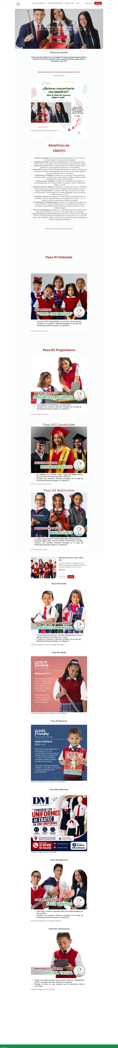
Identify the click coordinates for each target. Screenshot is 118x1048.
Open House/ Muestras (39, 3)
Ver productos (59, 37)
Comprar (71, 576)
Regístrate (98, 3)
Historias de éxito (70, 3)
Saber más (62, 576)
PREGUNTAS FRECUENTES (55, 3)
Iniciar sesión (88, 3)
